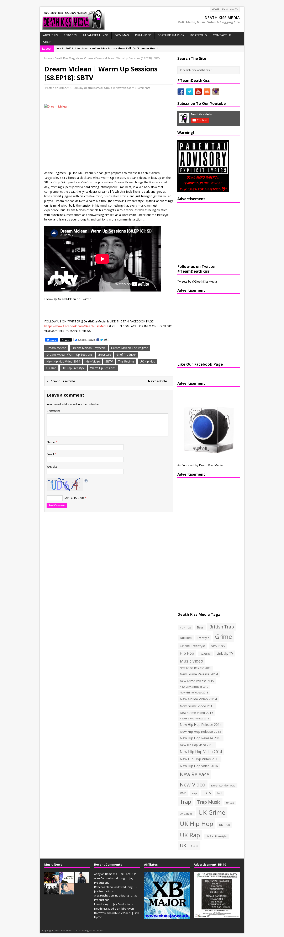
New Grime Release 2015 (197, 681)
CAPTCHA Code (74, 498)
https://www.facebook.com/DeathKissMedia (76, 326)
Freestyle (203, 638)
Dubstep (186, 638)
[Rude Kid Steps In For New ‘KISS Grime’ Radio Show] (82, 881)
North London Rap (223, 785)
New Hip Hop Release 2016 (200, 738)
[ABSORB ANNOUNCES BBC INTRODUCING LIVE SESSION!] (66, 881)
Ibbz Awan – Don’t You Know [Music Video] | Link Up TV (116, 913)
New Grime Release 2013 (195, 668)
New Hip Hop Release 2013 (194, 718)
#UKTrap (185, 627)
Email (51, 454)
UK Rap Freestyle (73, 368)
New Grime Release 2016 (194, 686)
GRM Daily (218, 646)
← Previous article (61, 381)
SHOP (47, 42)
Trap (185, 801)
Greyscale (104, 354)
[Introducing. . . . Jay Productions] (51, 881)
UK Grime (211, 812)
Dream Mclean (56, 348)
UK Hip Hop (147, 361)
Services (70, 35)
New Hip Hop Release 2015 (200, 731)
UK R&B (224, 825)
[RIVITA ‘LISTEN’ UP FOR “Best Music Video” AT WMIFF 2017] (66, 892)
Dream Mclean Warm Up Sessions (69, 354)
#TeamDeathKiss (96, 35)
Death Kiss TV (230, 9)
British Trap (221, 627)
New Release (194, 774)
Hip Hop (187, 653)
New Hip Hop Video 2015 (199, 759)
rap (194, 793)
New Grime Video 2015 (197, 706)
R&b (183, 793)
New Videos (123, 88)
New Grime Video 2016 (196, 712)
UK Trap (189, 845)
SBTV (109, 361)
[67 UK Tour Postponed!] (51, 892)
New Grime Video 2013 (194, 692)
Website (52, 466)
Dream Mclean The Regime (129, 348)
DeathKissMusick (170, 35)
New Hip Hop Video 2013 (197, 745)
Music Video (191, 661)
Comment (53, 411)
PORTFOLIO (198, 35)
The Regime (126, 361)
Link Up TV (224, 653)
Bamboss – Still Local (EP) (120, 874)
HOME (215, 9)
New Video (92, 361)
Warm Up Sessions (103, 368)
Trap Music (208, 802)
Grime (223, 636)
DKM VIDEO (143, 35)
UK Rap (51, 368)
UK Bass (230, 802)
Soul (219, 793)
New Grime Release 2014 (199, 674)
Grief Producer (126, 354)
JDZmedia (205, 653)
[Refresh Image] (86, 481)
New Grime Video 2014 (198, 699)
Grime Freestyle (192, 646)
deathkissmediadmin (98, 88)
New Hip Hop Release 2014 (200, 724)
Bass (200, 627)
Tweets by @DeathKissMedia (197, 281)
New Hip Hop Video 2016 (199, 766)
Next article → (159, 381)
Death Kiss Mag (65, 58)
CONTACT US (222, 35)
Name (51, 442)
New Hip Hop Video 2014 (63, 361)
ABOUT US (50, 35)
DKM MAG (122, 35)
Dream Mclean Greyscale (89, 348)
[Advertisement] (203, 233)
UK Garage (186, 814)
